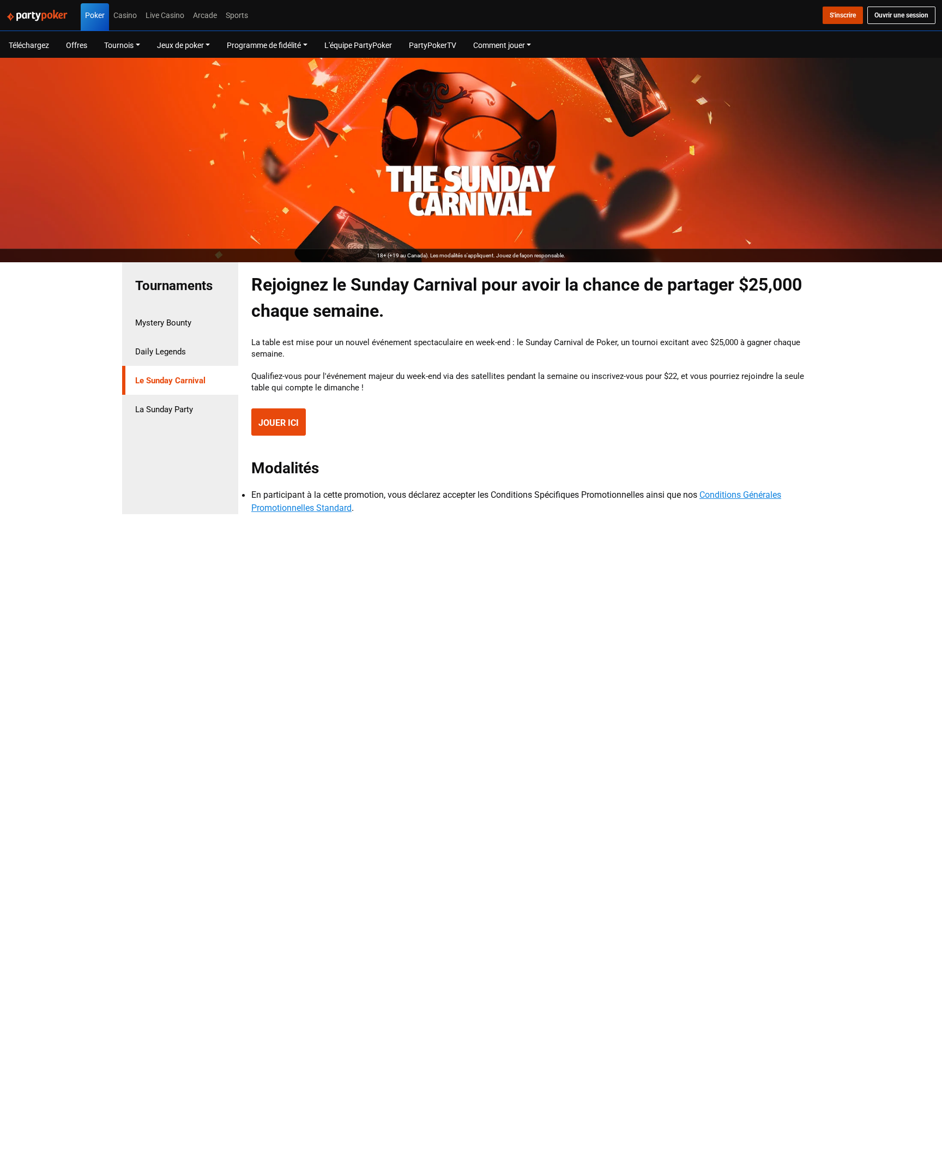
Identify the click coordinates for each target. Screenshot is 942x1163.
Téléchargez (29, 45)
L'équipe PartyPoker (358, 45)
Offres (76, 45)
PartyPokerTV (432, 45)
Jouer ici (278, 422)
